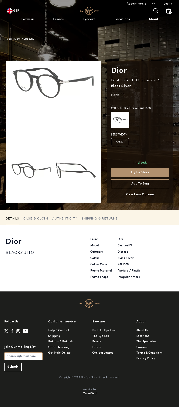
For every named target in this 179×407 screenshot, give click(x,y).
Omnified (89, 393)
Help (155, 3)
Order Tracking (58, 347)
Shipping (54, 336)
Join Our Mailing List (20, 347)
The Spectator (146, 341)
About (153, 19)
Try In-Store (140, 172)
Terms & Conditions (149, 353)
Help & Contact (58, 330)
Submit (13, 367)
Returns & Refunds (60, 341)
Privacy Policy (145, 358)
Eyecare (89, 19)
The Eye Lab (100, 336)
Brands (97, 341)
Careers (142, 347)
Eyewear (27, 19)
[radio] (120, 142)
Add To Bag (140, 183)
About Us (142, 330)
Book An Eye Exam (104, 330)
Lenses (58, 19)
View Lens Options (140, 194)
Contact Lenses (102, 353)
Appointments (136, 3)
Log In (168, 3)
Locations (122, 19)
